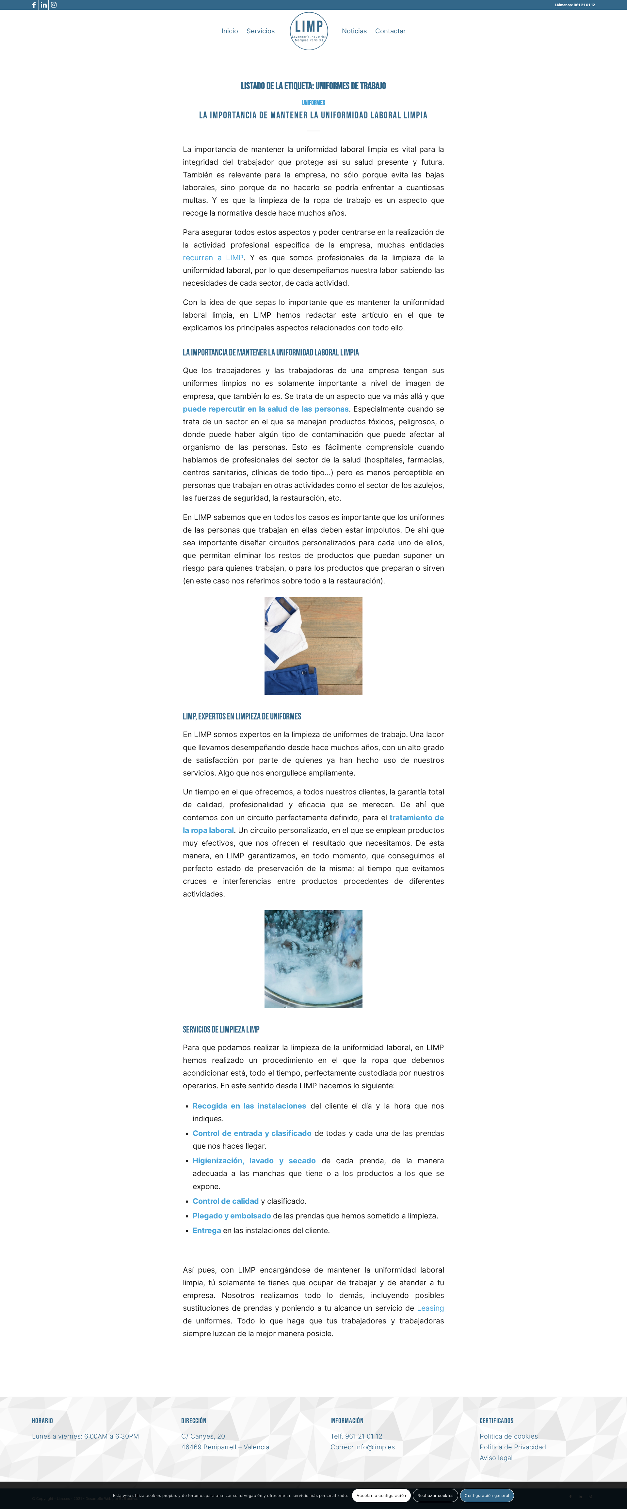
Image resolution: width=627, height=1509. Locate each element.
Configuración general (487, 1495)
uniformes (313, 103)
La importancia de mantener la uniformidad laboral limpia (313, 115)
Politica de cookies (509, 1436)
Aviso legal (496, 1458)
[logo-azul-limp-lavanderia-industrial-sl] (309, 31)
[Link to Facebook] (34, 5)
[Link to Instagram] (53, 5)
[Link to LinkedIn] (43, 5)
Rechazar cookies (435, 1495)
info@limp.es (375, 1447)
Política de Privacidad (513, 1447)
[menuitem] (229, 31)
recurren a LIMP (213, 257)
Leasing (430, 1308)
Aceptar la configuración (381, 1495)
